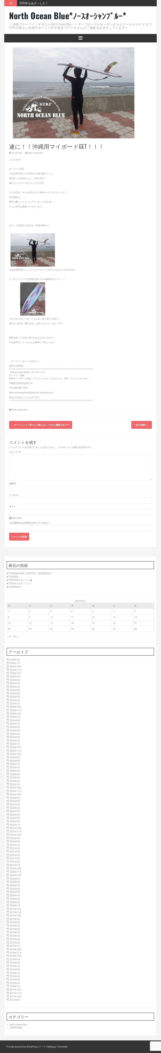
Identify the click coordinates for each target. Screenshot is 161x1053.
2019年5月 (15, 932)
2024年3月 (15, 737)
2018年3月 (15, 979)
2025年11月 (16, 670)
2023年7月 (15, 764)
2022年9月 (15, 798)
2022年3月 (15, 818)
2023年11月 (16, 750)
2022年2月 (15, 821)
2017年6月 (15, 1000)
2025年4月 (15, 693)
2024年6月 (15, 727)
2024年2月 (15, 740)
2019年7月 (15, 926)
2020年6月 (15, 888)
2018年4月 (15, 976)
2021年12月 (16, 828)
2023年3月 (15, 777)
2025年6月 (15, 686)
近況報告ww (15, 587)
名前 (12, 483)
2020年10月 (16, 875)
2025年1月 (15, 703)
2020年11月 (16, 872)
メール (13, 495)
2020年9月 (15, 878)
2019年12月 (16, 909)
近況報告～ (14, 576)
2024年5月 (15, 730)
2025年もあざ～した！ (33, 3)
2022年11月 (16, 791)
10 (51, 617)
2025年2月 (15, 700)
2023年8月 (15, 761)
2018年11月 (16, 952)
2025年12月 (16, 666)
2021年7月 (15, 845)
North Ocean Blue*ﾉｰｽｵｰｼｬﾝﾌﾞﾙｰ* (67, 15)
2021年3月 (15, 858)
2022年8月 (15, 801)
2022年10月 (16, 794)
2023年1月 (15, 784)
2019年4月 (15, 936)
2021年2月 (15, 862)
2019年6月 (15, 929)
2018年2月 (15, 983)
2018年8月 (15, 963)
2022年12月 (16, 787)
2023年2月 (15, 781)
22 (9, 629)
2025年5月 (15, 690)
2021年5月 (15, 851)
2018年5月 (15, 973)
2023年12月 (16, 747)
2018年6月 (15, 969)
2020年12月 (16, 868)
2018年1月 (15, 986)
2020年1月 (15, 905)
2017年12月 (16, 990)
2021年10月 (16, 835)
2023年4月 (15, 774)
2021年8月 (15, 841)
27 (114, 629)
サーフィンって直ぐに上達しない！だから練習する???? (40, 425)
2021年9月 (15, 838)
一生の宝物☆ (142, 425)
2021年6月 (15, 848)
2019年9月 (15, 919)
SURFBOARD (16, 1027)
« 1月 (9, 636)
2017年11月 (16, 993)
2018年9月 (15, 959)
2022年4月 (15, 814)
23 (30, 629)
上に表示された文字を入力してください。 (30, 523)
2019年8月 (15, 922)
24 (51, 629)
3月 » (15, 636)
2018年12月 (16, 949)
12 (93, 617)
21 (135, 623)
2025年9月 (15, 676)
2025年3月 (15, 697)
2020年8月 (15, 882)
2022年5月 (15, 811)
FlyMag (50, 1046)
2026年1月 (15, 663)
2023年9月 (15, 757)
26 (93, 629)
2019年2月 (15, 942)
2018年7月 (15, 966)
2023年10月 (16, 754)
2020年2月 (15, 902)
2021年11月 (16, 831)
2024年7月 (15, 723)
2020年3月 (15, 899)
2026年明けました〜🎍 (20, 580)
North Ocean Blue (35, 153)
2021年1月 (15, 865)
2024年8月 (15, 720)
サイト (12, 506)
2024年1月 (15, 744)
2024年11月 (16, 710)
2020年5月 (15, 892)
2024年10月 (16, 713)
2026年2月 (15, 659)
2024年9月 (15, 717)
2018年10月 (16, 956)
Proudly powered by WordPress (22, 1046)
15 (9, 623)
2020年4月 (15, 895)
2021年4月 (15, 855)
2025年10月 (16, 673)
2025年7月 (15, 683)
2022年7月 (15, 804)
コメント (15, 452)
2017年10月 (16, 996)
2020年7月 (15, 885)
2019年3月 (15, 939)
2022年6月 (15, 808)
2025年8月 (15, 680)
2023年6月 (15, 767)
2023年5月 (15, 771)
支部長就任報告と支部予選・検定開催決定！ (31, 573)
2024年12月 (16, 707)
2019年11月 (16, 912)
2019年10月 (16, 915)
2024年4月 (15, 734)
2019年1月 (15, 946)
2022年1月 (15, 825)
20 (114, 623)
